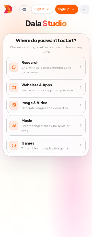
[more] (84, 9)
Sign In (39, 9)
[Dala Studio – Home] (8, 9)
